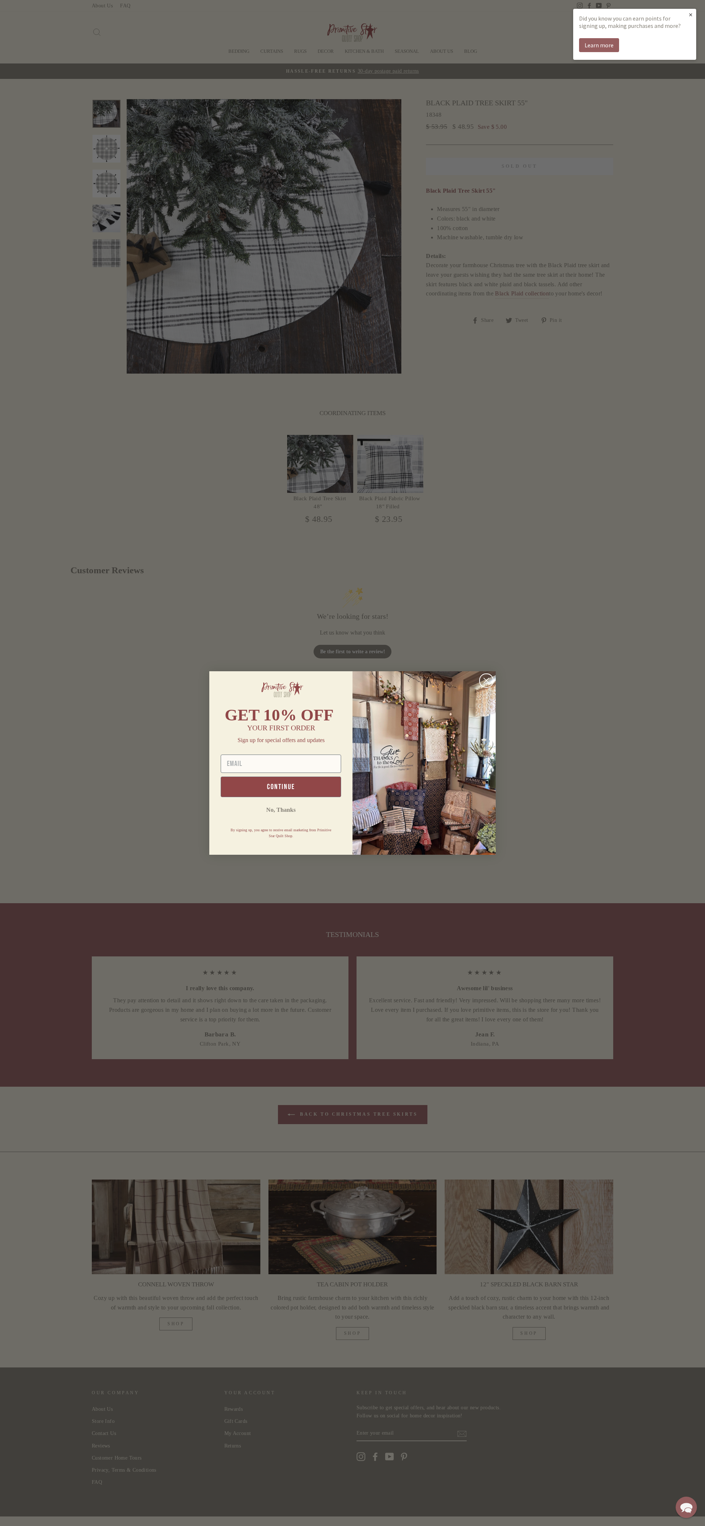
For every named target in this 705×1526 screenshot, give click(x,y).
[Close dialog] (486, 680)
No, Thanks (281, 810)
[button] (686, 1507)
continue (281, 786)
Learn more (599, 45)
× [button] (691, 14)
